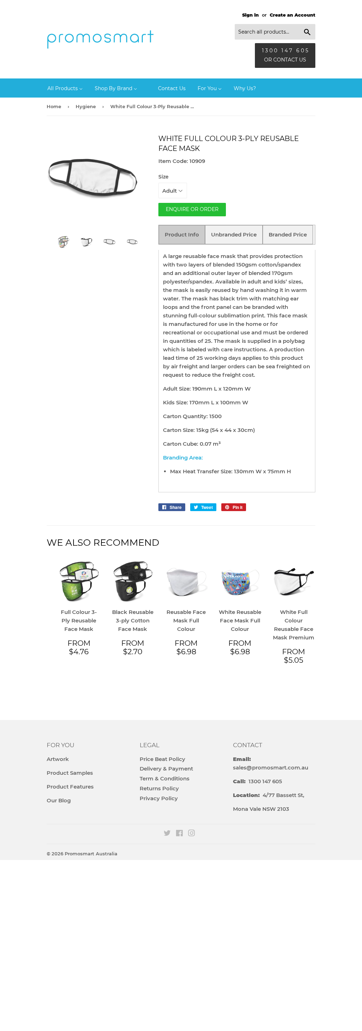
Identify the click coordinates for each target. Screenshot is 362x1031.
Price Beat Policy (162, 759)
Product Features (70, 786)
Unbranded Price (234, 234)
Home (54, 106)
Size (163, 177)
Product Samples (70, 772)
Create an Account (292, 15)
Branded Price (288, 234)
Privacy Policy (159, 798)
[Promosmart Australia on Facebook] (179, 834)
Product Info (182, 234)
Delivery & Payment (166, 768)
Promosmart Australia (91, 853)
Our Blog (59, 800)
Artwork (58, 759)
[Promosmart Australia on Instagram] (191, 834)
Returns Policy (159, 788)
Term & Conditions (164, 778)
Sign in (250, 15)
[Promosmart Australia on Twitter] (167, 834)
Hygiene (86, 106)
